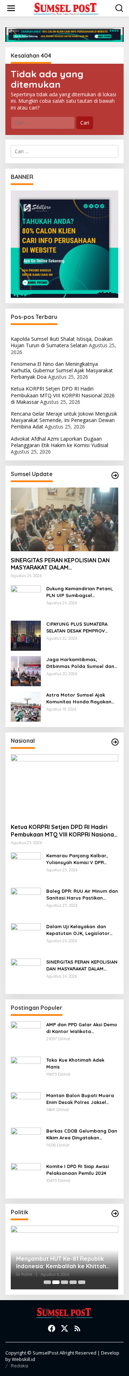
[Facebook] (51, 1328)
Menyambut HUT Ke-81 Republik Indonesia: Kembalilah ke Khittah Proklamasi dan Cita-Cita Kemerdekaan (61, 1262)
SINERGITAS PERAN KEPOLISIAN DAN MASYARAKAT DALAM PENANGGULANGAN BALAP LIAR (60, 564)
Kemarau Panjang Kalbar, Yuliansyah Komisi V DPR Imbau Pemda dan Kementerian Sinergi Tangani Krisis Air (80, 859)
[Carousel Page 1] (47, 1282)
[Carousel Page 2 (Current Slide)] (55, 1282)
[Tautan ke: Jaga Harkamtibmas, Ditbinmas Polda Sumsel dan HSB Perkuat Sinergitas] (26, 670)
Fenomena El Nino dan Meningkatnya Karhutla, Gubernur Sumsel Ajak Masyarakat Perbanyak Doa (62, 370)
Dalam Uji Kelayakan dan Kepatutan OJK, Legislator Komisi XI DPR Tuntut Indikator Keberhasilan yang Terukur (82, 930)
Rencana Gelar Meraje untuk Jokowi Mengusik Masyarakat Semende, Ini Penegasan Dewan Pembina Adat (64, 420)
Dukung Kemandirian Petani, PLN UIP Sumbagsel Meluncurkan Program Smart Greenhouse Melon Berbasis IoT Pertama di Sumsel (80, 592)
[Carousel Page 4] (73, 1282)
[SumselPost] (66, 8)
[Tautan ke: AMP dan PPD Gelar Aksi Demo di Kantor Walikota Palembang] (26, 1035)
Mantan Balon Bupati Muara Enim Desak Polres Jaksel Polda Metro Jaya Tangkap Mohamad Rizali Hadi (80, 1098)
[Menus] (11, 8)
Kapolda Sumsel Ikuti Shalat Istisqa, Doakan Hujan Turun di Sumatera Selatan (62, 342)
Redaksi (19, 1365)
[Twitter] (64, 1328)
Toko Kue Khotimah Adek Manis (75, 1063)
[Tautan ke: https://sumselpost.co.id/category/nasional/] (115, 742)
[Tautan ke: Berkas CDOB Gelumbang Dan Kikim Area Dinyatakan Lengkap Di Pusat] (26, 1142)
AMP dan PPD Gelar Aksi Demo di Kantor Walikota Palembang (81, 1028)
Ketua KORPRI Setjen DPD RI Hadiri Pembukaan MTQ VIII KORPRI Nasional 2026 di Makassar (63, 395)
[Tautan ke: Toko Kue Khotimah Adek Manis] (26, 1071)
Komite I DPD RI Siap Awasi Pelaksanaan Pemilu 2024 (77, 1169)
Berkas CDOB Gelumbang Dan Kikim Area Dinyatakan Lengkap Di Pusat (81, 1134)
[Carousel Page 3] (64, 1282)
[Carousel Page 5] (81, 1282)
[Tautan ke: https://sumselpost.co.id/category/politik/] (115, 1213)
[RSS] (77, 1328)
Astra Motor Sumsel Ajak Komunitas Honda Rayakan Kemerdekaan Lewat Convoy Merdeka (80, 698)
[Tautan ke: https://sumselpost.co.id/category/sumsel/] (115, 475)
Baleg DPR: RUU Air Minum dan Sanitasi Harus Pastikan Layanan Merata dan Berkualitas (82, 894)
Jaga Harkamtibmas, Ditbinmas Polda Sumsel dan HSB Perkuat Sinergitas (80, 662)
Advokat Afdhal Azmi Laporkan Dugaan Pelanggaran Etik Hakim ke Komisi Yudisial (59, 442)
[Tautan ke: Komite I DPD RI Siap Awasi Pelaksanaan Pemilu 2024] (26, 1177)
